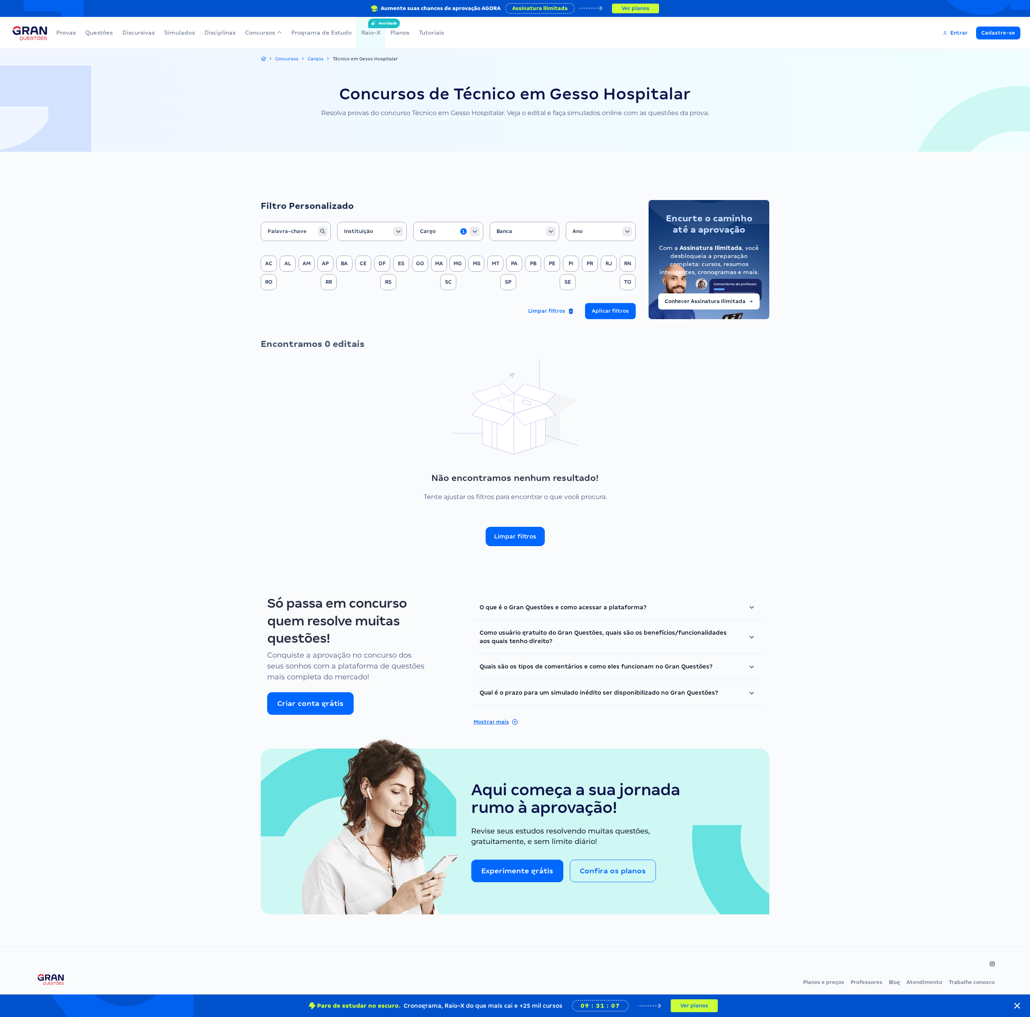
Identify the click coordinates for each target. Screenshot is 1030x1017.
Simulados (179, 32)
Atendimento (924, 982)
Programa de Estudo (321, 32)
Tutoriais (431, 32)
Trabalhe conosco (972, 982)
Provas (66, 32)
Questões (99, 32)
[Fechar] (1017, 1005)
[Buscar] (323, 231)
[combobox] (372, 231)
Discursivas (138, 32)
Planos (399, 32)
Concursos (260, 32)
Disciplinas (219, 32)
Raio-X (371, 28)
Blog (894, 982)
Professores (866, 982)
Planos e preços (823, 982)
